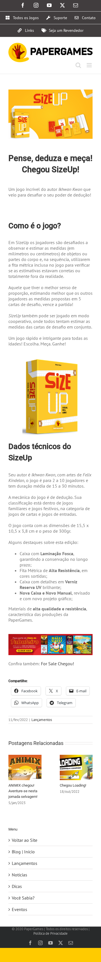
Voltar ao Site (24, 840)
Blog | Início (23, 851)
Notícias (19, 875)
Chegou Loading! (73, 785)
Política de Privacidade (50, 933)
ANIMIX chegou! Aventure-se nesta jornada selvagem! (22, 791)
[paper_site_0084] (50, 636)
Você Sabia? (23, 898)
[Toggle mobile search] (78, 65)
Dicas (17, 886)
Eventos (19, 909)
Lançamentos (41, 719)
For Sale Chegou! (57, 663)
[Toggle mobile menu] (90, 65)
